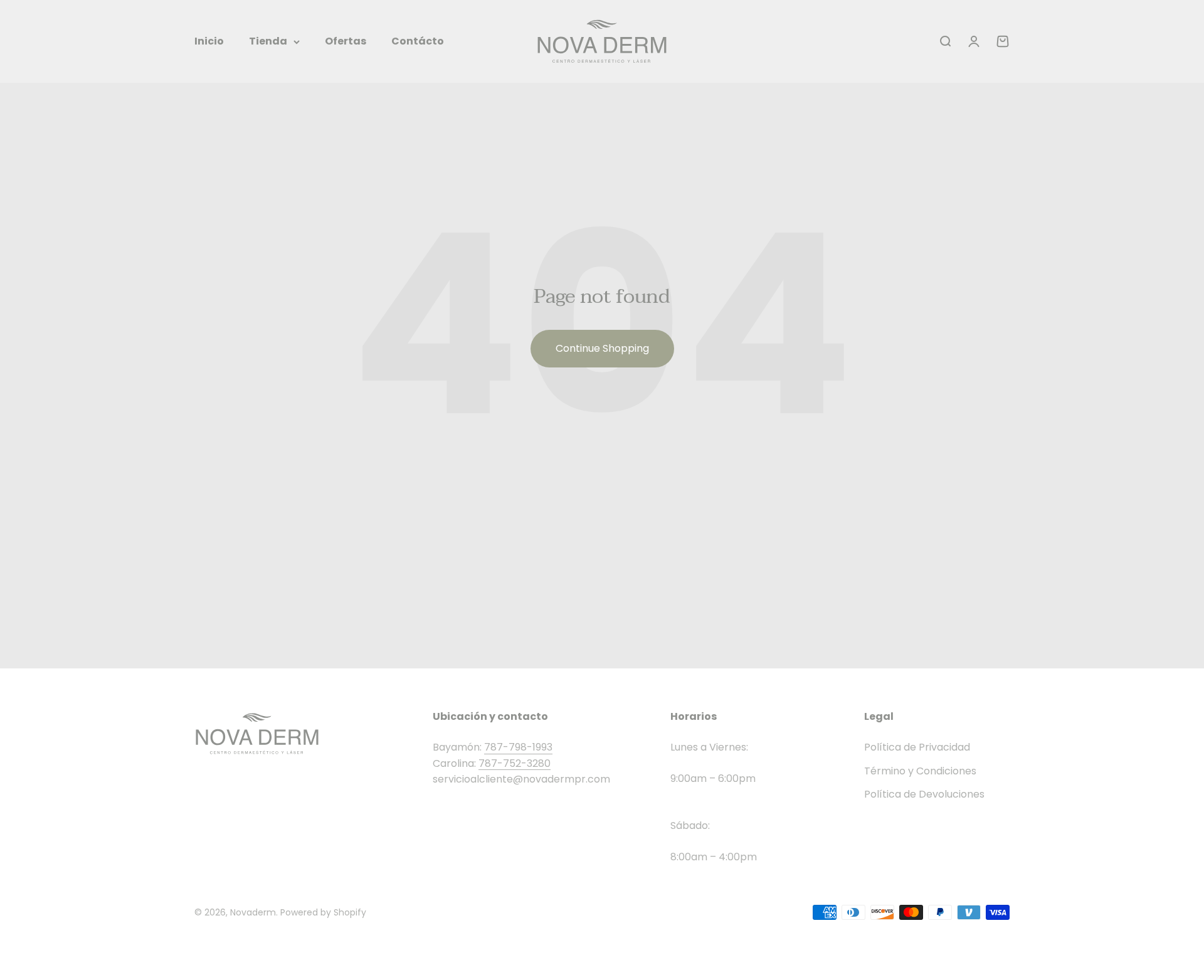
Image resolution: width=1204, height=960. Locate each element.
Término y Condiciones (920, 771)
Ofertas (345, 41)
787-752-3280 (514, 763)
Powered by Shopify (323, 912)
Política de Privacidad (917, 747)
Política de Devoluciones (924, 794)
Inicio (209, 41)
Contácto (417, 41)
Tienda (268, 41)
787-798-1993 (518, 747)
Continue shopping (602, 348)
